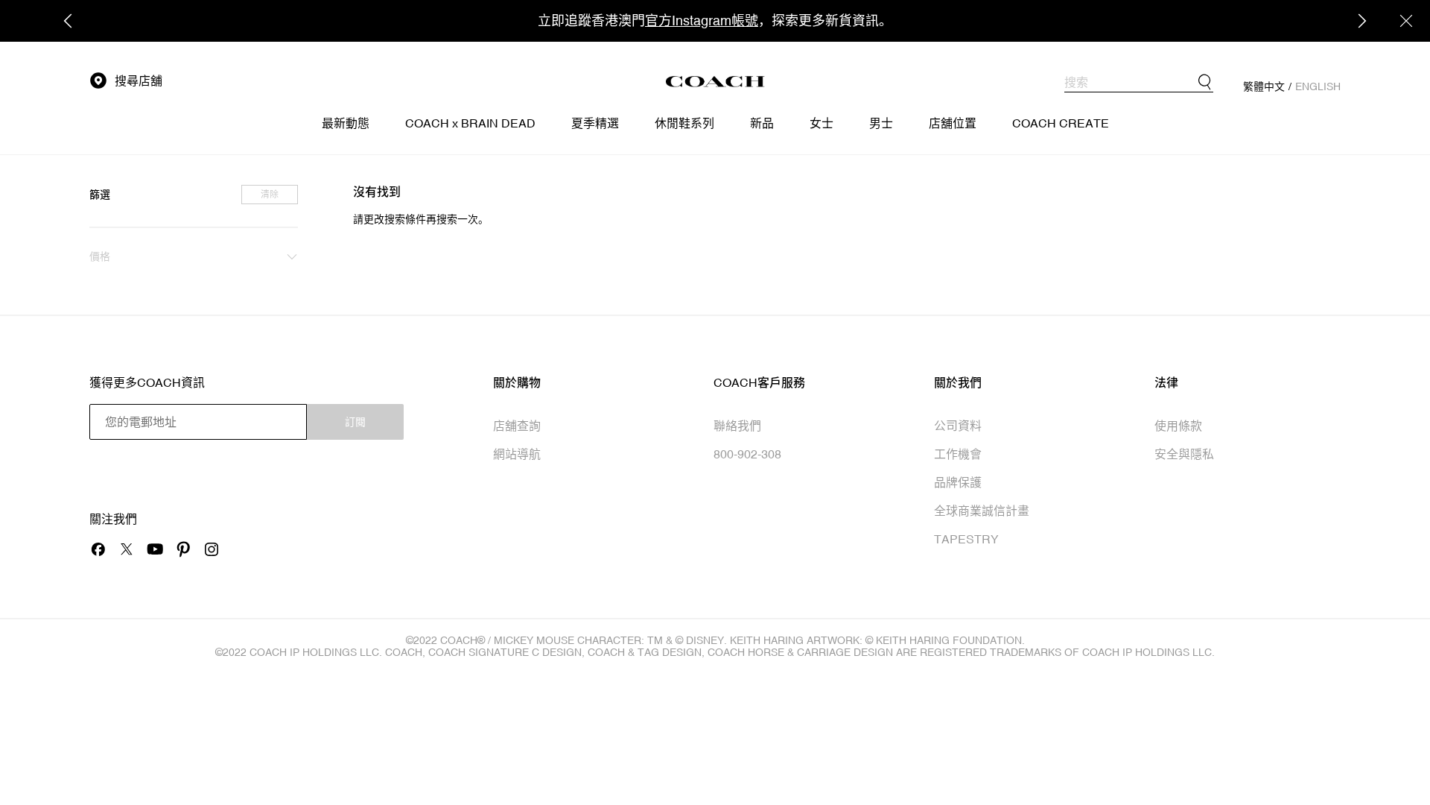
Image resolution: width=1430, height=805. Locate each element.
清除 (270, 194)
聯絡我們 (737, 425)
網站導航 (517, 454)
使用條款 (1178, 425)
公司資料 (958, 425)
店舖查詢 (517, 425)
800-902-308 (747, 454)
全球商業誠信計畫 (981, 510)
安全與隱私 (1184, 454)
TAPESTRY (966, 539)
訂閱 (355, 422)
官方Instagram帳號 (701, 20)
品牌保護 (958, 482)
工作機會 (958, 454)
